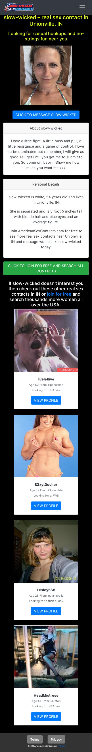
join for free (59, 294)
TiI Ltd (62, 746)
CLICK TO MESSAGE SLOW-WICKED (46, 115)
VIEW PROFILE (46, 400)
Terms (34, 739)
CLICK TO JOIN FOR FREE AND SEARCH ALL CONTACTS (46, 268)
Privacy (56, 739)
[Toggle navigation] (82, 7)
